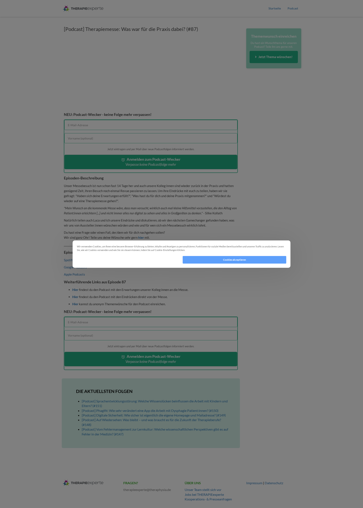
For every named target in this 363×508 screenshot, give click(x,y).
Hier (75, 290)
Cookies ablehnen (128, 259)
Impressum (254, 483)
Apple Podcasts (74, 274)
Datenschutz (274, 483)
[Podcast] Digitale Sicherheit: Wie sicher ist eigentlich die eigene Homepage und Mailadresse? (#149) (154, 415)
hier (141, 237)
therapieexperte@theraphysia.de (147, 490)
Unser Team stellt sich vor (203, 490)
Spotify (69, 260)
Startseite (274, 8)
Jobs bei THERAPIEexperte (204, 494)
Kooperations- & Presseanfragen (208, 499)
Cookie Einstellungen (197, 250)
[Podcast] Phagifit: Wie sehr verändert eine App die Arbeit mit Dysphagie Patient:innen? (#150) (150, 411)
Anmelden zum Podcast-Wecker (152, 162)
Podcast (293, 8)
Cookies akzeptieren (234, 259)
